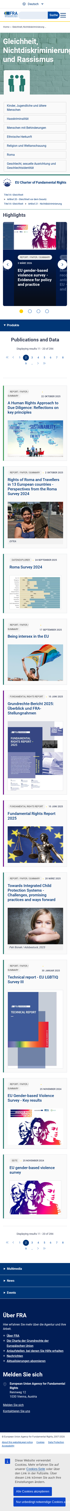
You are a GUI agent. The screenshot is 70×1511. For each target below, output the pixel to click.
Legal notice (27, 1442)
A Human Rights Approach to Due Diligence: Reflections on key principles (33, 408)
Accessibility (8, 1446)
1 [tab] (21, 311)
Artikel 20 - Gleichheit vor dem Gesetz (26, 199)
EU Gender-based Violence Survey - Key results (31, 1098)
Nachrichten (15, 1356)
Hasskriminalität (18, 119)
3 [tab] (38, 311)
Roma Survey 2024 (26, 567)
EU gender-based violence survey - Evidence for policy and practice (35, 277)
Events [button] (11, 1292)
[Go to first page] (7, 358)
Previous (7, 264)
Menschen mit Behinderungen (26, 128)
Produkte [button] (13, 325)
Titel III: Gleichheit (13, 194)
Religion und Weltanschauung (26, 145)
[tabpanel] (35, 264)
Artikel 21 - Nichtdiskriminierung (45, 203)
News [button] (10, 1280)
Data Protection (56, 1442)
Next (62, 264)
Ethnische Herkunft (19, 137)
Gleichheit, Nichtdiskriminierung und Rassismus (36, 27)
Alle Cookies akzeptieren (32, 1491)
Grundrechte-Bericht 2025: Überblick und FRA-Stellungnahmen (31, 708)
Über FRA (13, 1335)
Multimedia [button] (14, 1268)
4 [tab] (47, 311)
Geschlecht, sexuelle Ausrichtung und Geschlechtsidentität (31, 166)
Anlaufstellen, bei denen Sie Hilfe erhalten (35, 1351)
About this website (11, 1442)
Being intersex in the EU (28, 636)
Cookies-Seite (35, 1469)
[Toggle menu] (63, 15)
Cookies (40, 1442)
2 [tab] (30, 311)
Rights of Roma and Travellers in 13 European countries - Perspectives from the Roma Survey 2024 (33, 486)
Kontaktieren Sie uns (16, 1411)
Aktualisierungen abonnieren (26, 1361)
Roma (11, 154)
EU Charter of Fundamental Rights (40, 182)
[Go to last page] (44, 364)
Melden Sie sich (13, 1405)
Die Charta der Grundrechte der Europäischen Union (28, 1343)
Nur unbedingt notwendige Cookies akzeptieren (41, 1502)
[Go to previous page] (14, 358)
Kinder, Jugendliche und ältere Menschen (26, 108)
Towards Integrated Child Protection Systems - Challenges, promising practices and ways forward (31, 892)
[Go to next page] (38, 364)
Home (6, 27)
